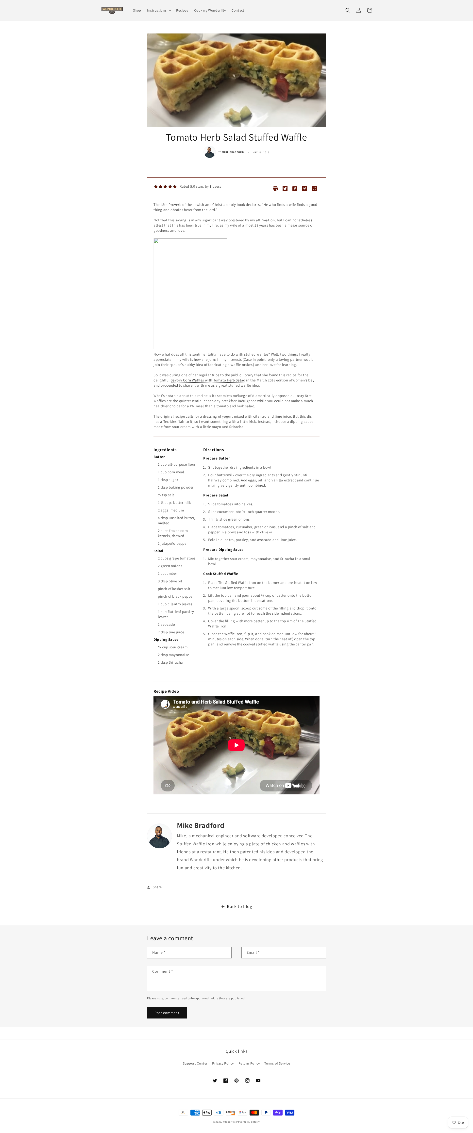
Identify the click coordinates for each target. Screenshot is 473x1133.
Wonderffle (229, 1121)
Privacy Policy (223, 1063)
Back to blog (239, 906)
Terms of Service (277, 1063)
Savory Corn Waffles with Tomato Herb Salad (208, 380)
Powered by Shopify (248, 1121)
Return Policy (249, 1063)
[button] (158, 10)
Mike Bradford (233, 152)
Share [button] (157, 887)
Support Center (195, 1063)
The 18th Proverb (167, 204)
